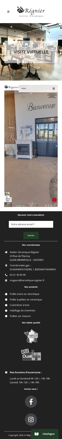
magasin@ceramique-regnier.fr (27, 280)
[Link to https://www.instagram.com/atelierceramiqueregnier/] (31, 419)
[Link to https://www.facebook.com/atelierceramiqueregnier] (31, 402)
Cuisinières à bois (19, 305)
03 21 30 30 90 (18, 274)
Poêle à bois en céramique (24, 294)
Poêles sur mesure (20, 316)
